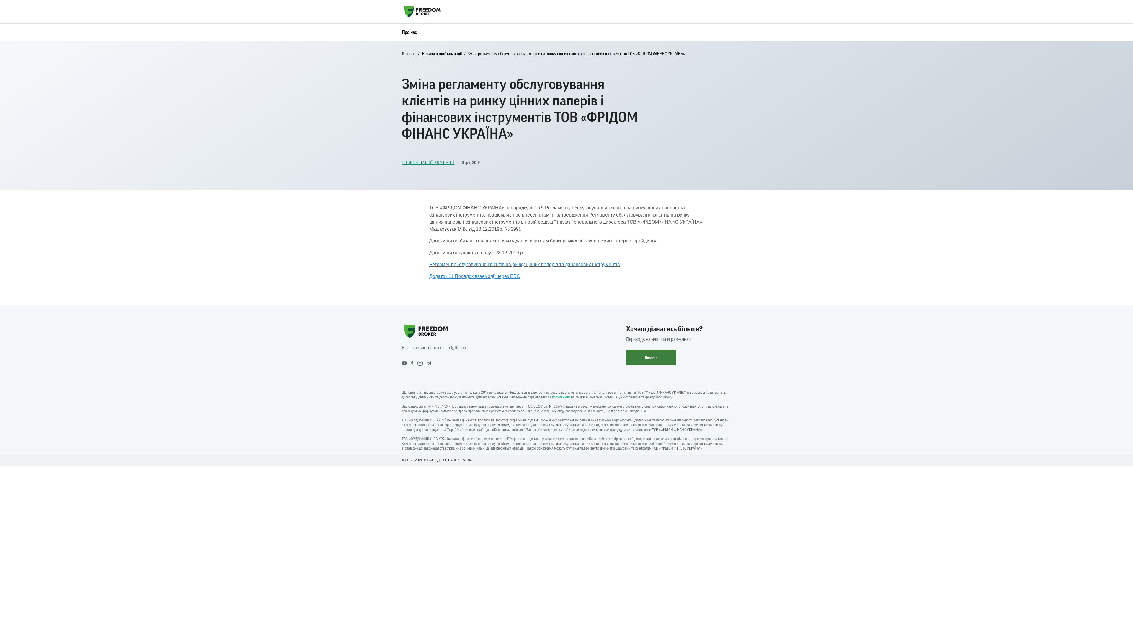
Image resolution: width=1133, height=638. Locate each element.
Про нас (409, 32)
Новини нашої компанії (442, 54)
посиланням (561, 397)
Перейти (651, 357)
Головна (409, 54)
